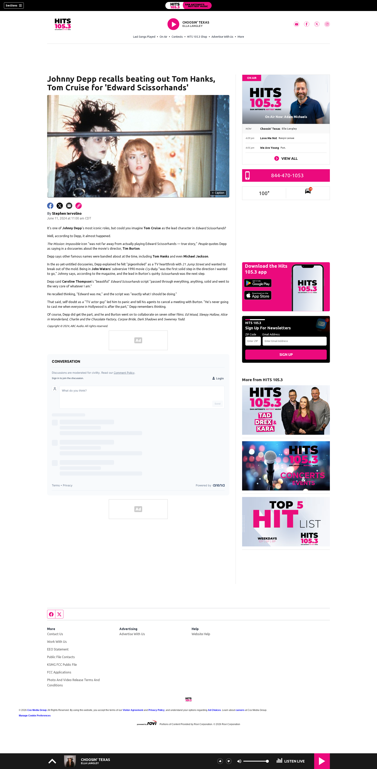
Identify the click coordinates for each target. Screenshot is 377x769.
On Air (163, 36)
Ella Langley (192, 25)
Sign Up (286, 354)
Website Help (201, 634)
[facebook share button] (50, 206)
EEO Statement (58, 649)
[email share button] (69, 206)
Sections (11, 5)
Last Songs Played (144, 36)
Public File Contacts (61, 657)
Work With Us (57, 641)
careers (240, 710)
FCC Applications (59, 672)
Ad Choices (214, 710)
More (241, 36)
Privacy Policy (156, 710)
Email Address (271, 334)
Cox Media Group (37, 710)
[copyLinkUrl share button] (78, 206)
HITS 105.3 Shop (197, 36)
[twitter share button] (60, 206)
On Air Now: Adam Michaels (286, 117)
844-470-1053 (287, 175)
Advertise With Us (222, 36)
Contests (177, 36)
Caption (218, 192)
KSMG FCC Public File (62, 664)
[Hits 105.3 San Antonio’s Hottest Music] (188, 5)
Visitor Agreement (133, 710)
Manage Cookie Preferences (35, 715)
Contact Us (55, 634)
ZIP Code (250, 334)
